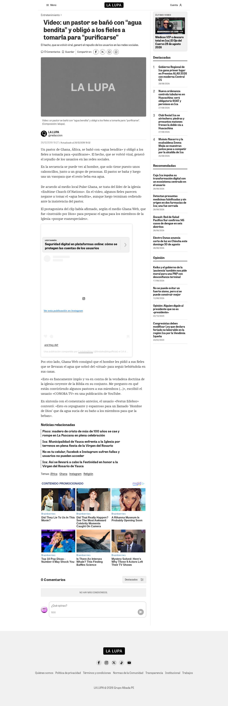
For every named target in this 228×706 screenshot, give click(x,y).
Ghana (63, 474)
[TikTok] (121, 662)
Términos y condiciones (97, 673)
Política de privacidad (68, 673)
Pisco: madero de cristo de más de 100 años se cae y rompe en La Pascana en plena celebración (80, 433)
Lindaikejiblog (85, 351)
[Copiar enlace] (116, 52)
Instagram (75, 474)
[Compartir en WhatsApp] (109, 52)
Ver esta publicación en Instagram (63, 310)
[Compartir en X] (102, 52)
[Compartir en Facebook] (96, 52)
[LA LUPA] (114, 5)
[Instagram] (106, 662)
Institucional (172, 673)
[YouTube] (129, 662)
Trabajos (187, 673)
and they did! (51, 345)
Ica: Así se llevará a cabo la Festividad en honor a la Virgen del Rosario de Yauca (80, 464)
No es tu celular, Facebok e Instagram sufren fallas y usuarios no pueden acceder (81, 453)
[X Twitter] (114, 662)
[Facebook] (99, 662)
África (53, 474)
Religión (88, 474)
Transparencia (154, 673)
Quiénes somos (44, 673)
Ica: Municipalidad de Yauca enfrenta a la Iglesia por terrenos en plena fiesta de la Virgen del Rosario (81, 443)
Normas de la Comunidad (128, 673)
